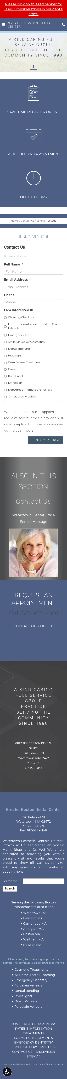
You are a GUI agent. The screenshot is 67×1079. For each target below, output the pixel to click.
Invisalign (14, 355)
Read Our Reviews (40, 1024)
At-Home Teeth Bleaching (35, 975)
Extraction (15, 382)
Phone (9, 295)
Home (15, 220)
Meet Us (47, 1047)
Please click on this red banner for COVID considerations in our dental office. (33, 9)
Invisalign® (23, 996)
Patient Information (33, 1028)
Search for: (10, 881)
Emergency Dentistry (31, 980)
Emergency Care (19, 335)
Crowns (13, 369)
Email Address (17, 280)
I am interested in (18, 310)
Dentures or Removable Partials (30, 389)
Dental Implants (19, 348)
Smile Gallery (25, 1047)
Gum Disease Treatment (24, 362)
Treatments (33, 1033)
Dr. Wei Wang (45, 849)
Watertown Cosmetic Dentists (26, 841)
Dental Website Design (18, 1064)
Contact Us (27, 220)
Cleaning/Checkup (21, 317)
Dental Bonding (27, 991)
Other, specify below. (22, 396)
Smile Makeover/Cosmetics (26, 342)
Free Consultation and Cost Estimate (33, 326)
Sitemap (33, 1056)
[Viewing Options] (7, 1071)
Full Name (13, 264)
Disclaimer (45, 1052)
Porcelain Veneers (28, 985)
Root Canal (15, 376)
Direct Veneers (26, 1001)
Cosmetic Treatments (31, 969)
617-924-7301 (33, 763)
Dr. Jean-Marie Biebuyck (40, 845)
